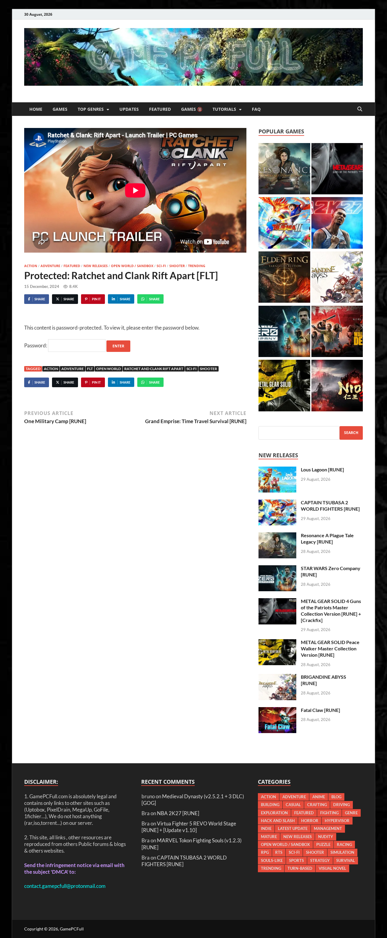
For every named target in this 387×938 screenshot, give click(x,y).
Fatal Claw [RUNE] (320, 710)
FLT (90, 368)
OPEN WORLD (108, 368)
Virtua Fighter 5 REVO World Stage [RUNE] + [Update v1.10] (188, 826)
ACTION (30, 265)
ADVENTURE (50, 265)
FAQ (256, 109)
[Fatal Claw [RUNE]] (277, 710)
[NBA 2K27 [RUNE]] (337, 223)
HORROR (309, 820)
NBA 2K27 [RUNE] (178, 813)
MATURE (269, 836)
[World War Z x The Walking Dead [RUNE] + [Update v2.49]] (337, 332)
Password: (36, 345)
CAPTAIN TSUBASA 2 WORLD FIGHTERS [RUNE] (330, 505)
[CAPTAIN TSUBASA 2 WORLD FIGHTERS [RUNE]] (284, 223)
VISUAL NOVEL (332, 868)
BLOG (336, 796)
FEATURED (160, 109)
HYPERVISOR (337, 820)
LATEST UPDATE (292, 828)
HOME (35, 109)
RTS (278, 852)
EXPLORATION (274, 812)
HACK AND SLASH (278, 820)
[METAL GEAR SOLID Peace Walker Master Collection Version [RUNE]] (284, 386)
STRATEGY (320, 860)
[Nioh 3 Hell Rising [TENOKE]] (337, 386)
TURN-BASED (300, 868)
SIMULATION (342, 852)
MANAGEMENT (328, 828)
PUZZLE (323, 844)
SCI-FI (161, 265)
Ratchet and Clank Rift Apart (153, 368)
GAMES (60, 109)
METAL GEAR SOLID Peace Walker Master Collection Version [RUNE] (330, 648)
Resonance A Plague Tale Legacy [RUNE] (327, 538)
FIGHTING (329, 812)
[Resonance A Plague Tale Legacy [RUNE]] (284, 169)
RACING (344, 844)
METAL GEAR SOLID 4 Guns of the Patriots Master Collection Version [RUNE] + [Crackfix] (331, 610)
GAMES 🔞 (191, 109)
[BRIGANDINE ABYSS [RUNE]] (337, 278)
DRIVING (341, 804)
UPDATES (129, 109)
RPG (265, 852)
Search (351, 432)
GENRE (351, 812)
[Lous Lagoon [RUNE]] (277, 470)
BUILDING (270, 804)
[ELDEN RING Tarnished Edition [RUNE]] (284, 278)
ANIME (318, 796)
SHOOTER (177, 265)
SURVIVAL (345, 860)
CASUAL (293, 804)
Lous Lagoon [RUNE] (322, 469)
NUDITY (325, 836)
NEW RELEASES (95, 265)
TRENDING (196, 265)
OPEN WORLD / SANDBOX (132, 265)
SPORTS (296, 860)
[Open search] (359, 109)
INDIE (266, 828)
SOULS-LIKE (272, 860)
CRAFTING (317, 804)
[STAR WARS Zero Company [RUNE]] (284, 332)
